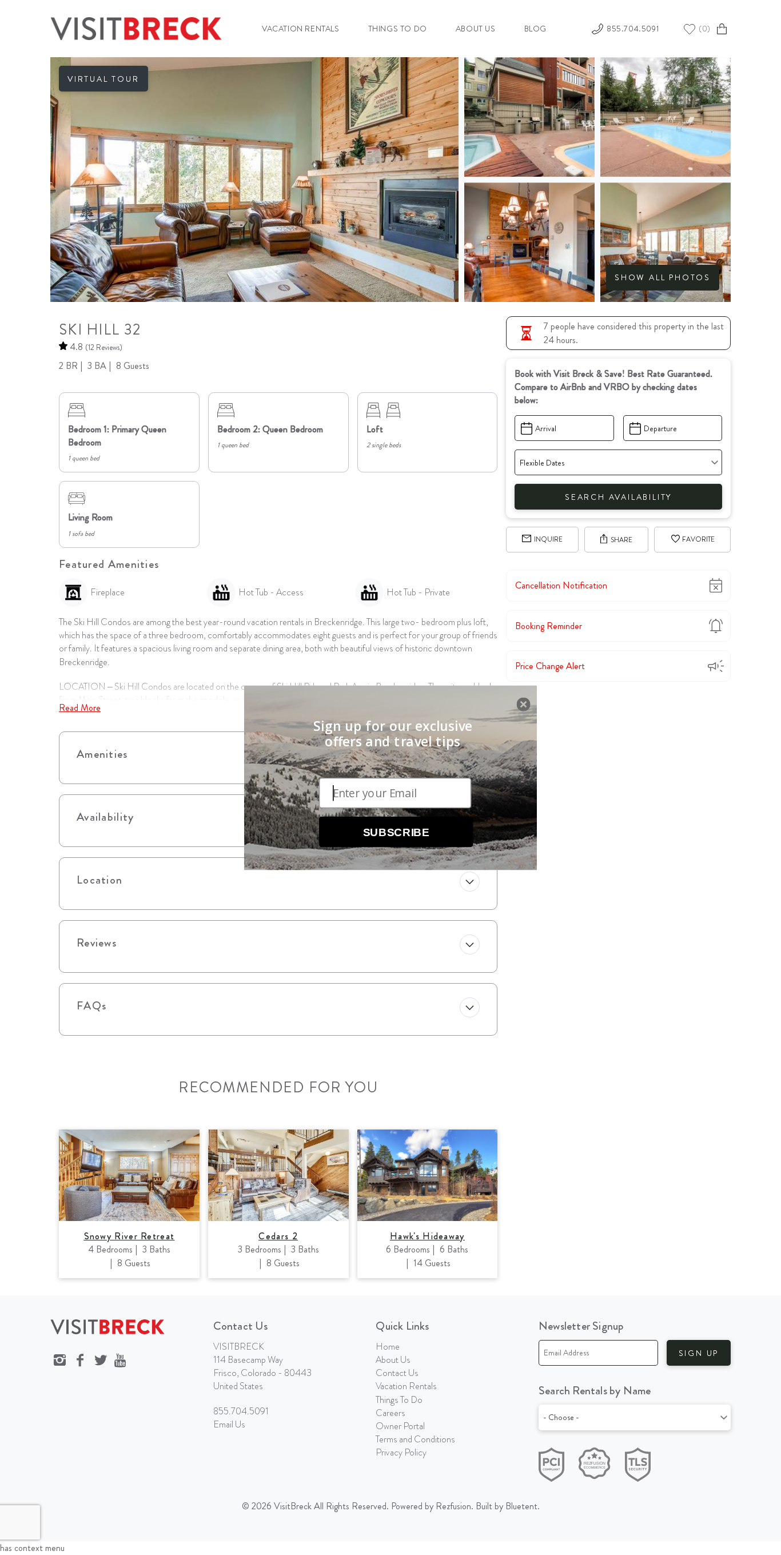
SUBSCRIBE (396, 831)
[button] (393, 734)
